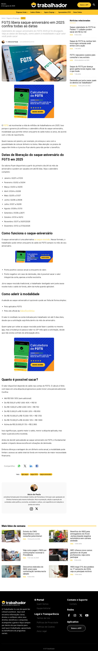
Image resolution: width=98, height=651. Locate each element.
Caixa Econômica (27, 311)
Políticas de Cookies (46, 627)
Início (3, 18)
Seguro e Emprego (13, 18)
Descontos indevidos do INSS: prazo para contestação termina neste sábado (34, 570)
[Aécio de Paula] (4, 41)
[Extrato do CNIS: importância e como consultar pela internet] (11, 536)
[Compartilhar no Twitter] (25, 466)
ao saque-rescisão (42, 239)
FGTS (23, 18)
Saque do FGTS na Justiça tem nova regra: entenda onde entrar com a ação (83, 43)
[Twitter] (36, 509)
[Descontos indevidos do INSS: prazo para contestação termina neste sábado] (11, 571)
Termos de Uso (43, 618)
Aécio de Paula (13, 42)
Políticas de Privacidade (47, 622)
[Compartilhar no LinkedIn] (31, 466)
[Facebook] (69, 615)
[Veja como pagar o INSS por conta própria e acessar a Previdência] (11, 555)
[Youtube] (87, 615)
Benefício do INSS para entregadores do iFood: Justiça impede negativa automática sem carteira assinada (80, 536)
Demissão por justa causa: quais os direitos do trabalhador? (83, 81)
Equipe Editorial (43, 608)
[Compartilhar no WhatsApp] (19, 466)
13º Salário (73, 86)
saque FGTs (34, 474)
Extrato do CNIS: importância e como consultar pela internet (32, 533)
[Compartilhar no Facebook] (37, 466)
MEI (71, 560)
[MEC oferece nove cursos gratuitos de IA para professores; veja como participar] (58, 555)
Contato (73, 604)
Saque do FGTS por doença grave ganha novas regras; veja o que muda (82, 68)
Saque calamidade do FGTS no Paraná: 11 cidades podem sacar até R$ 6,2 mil (82, 29)
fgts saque (25, 474)
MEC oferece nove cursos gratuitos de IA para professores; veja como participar (81, 553)
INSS (24, 539)
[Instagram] (31, 509)
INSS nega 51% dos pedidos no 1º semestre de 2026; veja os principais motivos (82, 569)
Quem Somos (42, 604)
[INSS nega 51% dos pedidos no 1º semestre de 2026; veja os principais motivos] (58, 571)
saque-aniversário (45, 474)
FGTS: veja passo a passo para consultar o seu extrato (82, 56)
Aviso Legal (42, 631)
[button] (94, 5)
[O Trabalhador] (49, 4)
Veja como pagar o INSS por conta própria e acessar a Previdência (34, 552)
